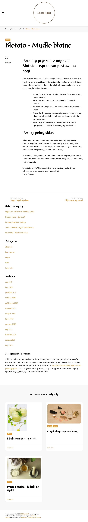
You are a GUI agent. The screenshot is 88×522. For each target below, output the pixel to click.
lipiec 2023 (9, 319)
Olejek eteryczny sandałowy (62, 431)
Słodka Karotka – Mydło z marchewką (19, 227)
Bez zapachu (9, 252)
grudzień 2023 (10, 292)
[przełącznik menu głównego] (3, 13)
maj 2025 (8, 282)
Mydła (8, 39)
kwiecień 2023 (10, 335)
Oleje (7, 263)
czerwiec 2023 (10, 324)
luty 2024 (8, 287)
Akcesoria (8, 247)
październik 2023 (11, 303)
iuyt (6, 58)
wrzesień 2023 (10, 308)
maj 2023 (8, 329)
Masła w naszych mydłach (21, 438)
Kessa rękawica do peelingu (15, 222)
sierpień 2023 (10, 314)
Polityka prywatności (34, 518)
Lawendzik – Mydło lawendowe (16, 233)
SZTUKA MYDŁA (24, 514)
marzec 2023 (10, 340)
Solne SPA (8, 268)
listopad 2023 (10, 298)
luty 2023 (8, 345)
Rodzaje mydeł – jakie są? (15, 217)
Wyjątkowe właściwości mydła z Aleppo (19, 212)
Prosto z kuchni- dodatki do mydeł (23, 488)
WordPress (24, 518)
